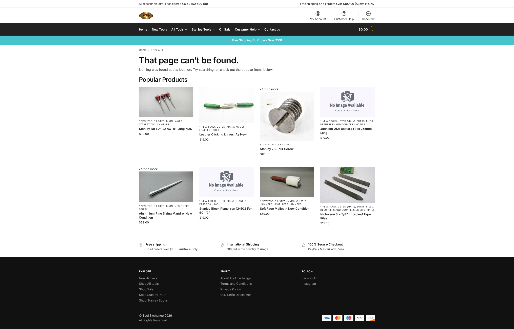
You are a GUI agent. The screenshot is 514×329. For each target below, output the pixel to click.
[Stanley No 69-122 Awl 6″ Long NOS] (166, 102)
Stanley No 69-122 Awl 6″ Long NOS (165, 129)
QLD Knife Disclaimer (235, 295)
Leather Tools (209, 130)
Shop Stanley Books (153, 300)
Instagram (309, 284)
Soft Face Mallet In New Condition (284, 209)
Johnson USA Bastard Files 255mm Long (346, 131)
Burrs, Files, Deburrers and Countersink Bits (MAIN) (347, 208)
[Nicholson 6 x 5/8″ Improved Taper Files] (347, 185)
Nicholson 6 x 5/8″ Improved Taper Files (346, 216)
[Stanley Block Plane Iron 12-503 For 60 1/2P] (226, 182)
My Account (318, 19)
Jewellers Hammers (287, 204)
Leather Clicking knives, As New (223, 134)
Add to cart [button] (166, 142)
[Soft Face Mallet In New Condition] (287, 182)
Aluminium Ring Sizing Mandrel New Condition (165, 215)
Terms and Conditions (236, 284)
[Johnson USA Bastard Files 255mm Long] (347, 102)
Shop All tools (149, 284)
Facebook (309, 278)
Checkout (368, 19)
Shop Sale (146, 289)
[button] (367, 29)
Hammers (266, 204)
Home (143, 50)
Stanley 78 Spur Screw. (277, 149)
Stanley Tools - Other (154, 124)
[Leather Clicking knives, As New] (226, 105)
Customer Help (344, 19)
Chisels (301, 201)
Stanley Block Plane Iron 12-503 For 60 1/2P (225, 211)
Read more (287, 162)
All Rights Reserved (153, 320)
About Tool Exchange (235, 278)
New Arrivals (148, 278)
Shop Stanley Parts (152, 295)
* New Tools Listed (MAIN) (156, 121)
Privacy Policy (230, 289)
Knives (240, 126)
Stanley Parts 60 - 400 (275, 144)
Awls (178, 121)
